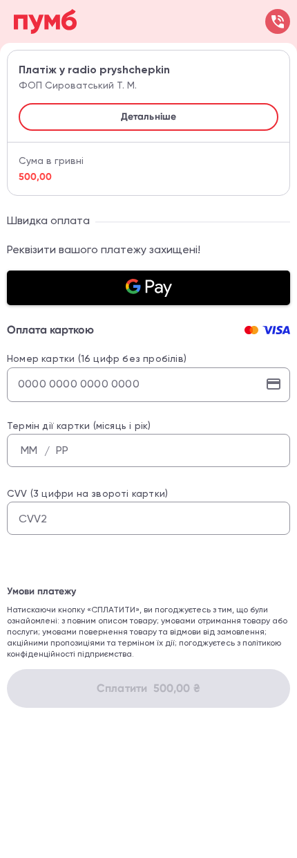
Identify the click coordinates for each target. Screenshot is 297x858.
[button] (148, 117)
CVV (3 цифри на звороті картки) (87, 493)
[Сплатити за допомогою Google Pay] (148, 288)
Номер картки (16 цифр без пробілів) (96, 358)
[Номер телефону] (277, 21)
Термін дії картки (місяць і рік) (79, 425)
